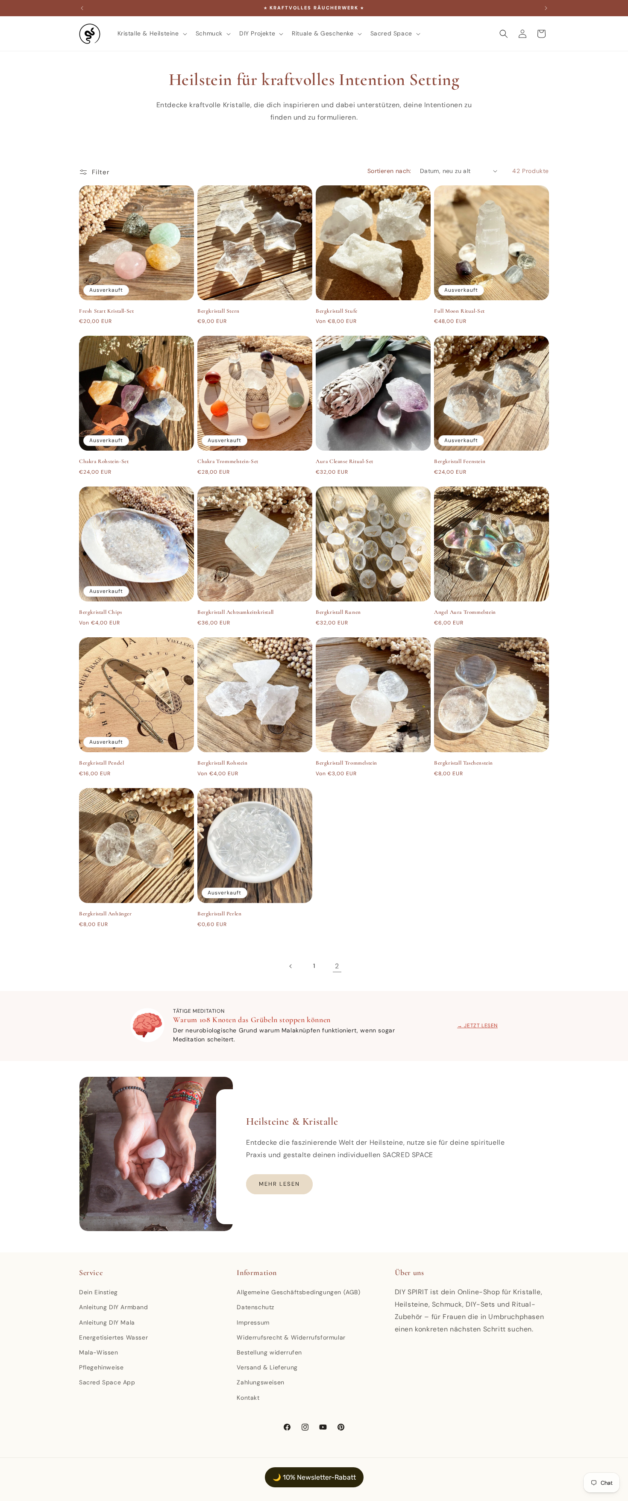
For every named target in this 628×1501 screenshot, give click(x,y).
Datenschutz (255, 1307)
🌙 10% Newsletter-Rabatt (314, 1477)
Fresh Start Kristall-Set (106, 311)
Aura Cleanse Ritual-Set (344, 461)
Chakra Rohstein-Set (104, 461)
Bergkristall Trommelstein (346, 762)
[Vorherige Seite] (291, 966)
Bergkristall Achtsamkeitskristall (235, 612)
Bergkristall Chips (100, 612)
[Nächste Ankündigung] (546, 8)
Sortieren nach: (389, 171)
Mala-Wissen (98, 1352)
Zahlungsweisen (260, 1382)
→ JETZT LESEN (477, 1025)
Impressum (253, 1322)
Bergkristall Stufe (337, 311)
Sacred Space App (107, 1382)
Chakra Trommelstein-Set (227, 461)
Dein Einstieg (98, 1292)
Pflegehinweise (101, 1367)
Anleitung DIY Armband (113, 1307)
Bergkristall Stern (218, 311)
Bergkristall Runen (338, 612)
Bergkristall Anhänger (105, 913)
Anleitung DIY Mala (107, 1322)
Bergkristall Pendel (101, 762)
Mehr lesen (279, 1184)
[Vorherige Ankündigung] (82, 8)
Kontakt (248, 1397)
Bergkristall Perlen (219, 913)
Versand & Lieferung (267, 1367)
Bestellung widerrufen (269, 1352)
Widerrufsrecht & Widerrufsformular (291, 1337)
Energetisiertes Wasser (113, 1337)
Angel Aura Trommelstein (465, 612)
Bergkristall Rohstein (222, 762)
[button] (151, 33)
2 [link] (337, 966)
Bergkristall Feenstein (459, 461)
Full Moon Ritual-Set (459, 311)
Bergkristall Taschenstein (463, 762)
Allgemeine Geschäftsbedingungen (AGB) (298, 1292)
